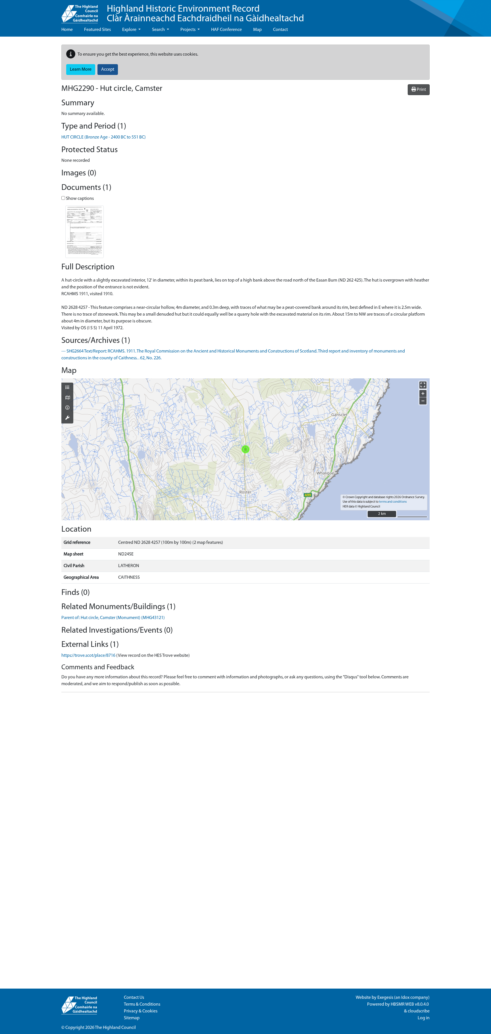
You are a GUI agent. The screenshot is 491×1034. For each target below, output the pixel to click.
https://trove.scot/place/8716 (88, 655)
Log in (424, 1018)
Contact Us (134, 997)
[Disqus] (245, 768)
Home (67, 30)
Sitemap (132, 1018)
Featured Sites (97, 30)
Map (257, 30)
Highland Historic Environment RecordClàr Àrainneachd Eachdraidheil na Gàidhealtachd (205, 14)
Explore (129, 30)
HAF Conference (226, 30)
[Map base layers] (67, 398)
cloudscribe (419, 1011)
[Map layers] (67, 388)
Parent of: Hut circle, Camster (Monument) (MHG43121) (113, 618)
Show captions (79, 198)
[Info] (67, 408)
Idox (405, 997)
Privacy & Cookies (140, 1011)
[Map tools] (67, 418)
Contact (280, 30)
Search (159, 30)
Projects (188, 30)
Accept (107, 69)
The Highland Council (115, 1027)
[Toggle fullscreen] (422, 385)
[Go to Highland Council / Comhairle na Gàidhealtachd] (79, 11)
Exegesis (385, 997)
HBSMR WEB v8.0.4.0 (410, 1004)
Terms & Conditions (142, 1004)
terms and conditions (393, 502)
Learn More (80, 69)
